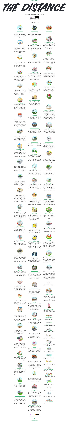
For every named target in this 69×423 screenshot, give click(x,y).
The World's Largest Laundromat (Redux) (49, 227)
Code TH (34, 198)
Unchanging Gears (34, 72)
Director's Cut (34, 115)
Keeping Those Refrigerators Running (34, 318)
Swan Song (34, 169)
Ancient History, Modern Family (49, 199)
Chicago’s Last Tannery (49, 401)
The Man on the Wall (34, 31)
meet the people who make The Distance (34, 420)
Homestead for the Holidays (49, 110)
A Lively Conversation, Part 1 (34, 241)
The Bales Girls (49, 183)
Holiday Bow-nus (49, 100)
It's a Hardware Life (34, 59)
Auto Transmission (49, 330)
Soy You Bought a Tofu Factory (34, 100)
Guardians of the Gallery (49, 369)
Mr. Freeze (34, 183)
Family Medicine (49, 156)
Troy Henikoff (20, 75)
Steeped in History (20, 118)
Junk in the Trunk (34, 142)
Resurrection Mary (34, 257)
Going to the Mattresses (20, 45)
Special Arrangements (49, 317)
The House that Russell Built (20, 396)
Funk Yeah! (34, 302)
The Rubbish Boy (34, 154)
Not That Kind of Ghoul (49, 375)
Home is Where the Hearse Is (20, 341)
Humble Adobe (34, 213)
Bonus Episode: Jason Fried (49, 309)
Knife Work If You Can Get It (34, 128)
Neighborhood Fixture (20, 240)
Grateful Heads (34, 44)
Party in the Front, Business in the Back (20, 313)
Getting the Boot (49, 31)
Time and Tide (49, 356)
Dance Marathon (49, 128)
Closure (34, 347)
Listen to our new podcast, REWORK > (34, 0)
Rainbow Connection (34, 390)
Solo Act (20, 210)
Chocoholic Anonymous (49, 142)
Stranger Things (20, 356)
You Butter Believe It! (20, 149)
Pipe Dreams (49, 240)
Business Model (20, 31)
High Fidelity (49, 283)
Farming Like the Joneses (49, 213)
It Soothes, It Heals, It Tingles (49, 256)
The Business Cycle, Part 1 (20, 103)
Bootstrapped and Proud (49, 42)
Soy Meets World (34, 87)
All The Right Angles (49, 336)
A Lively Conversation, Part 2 (34, 229)
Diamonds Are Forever (20, 226)
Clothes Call (20, 254)
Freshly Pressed (49, 343)
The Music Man (49, 382)
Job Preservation (20, 368)
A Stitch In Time (49, 324)
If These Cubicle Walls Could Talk (34, 405)
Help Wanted (20, 270)
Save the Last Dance (34, 271)
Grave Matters (49, 170)
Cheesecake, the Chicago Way (49, 270)
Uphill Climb (20, 383)
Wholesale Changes (49, 294)
